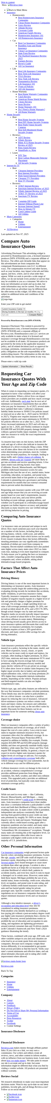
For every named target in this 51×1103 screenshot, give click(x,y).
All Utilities (23, 214)
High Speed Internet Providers (31, 176)
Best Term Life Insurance (29, 74)
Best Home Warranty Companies (33, 94)
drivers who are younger (20, 459)
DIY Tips (22, 155)
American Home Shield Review (32, 99)
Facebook (11, 1023)
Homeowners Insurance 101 (30, 35)
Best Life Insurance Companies (32, 71)
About (9, 1000)
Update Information (10, 366)
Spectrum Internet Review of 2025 (33, 188)
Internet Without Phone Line (30, 204)
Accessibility (12, 1015)
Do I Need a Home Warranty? (31, 109)
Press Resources (14, 1018)
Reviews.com (7, 1048)
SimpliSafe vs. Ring (27, 150)
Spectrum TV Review (28, 196)
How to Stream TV (26, 209)
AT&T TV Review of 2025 (30, 193)
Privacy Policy (13, 1008)
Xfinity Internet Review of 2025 (32, 191)
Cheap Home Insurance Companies (34, 23)
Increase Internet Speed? (29, 206)
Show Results (26, 366)
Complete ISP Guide (27, 201)
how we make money (16, 1060)
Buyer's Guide (24, 63)
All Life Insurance (26, 89)
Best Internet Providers (28, 173)
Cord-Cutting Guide (27, 211)
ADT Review (24, 137)
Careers (10, 1003)
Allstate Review (25, 28)
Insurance (11, 982)
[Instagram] (14, 1099)
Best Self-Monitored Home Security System (30, 131)
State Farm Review (26, 53)
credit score (28, 799)
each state (26, 401)
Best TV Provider (26, 181)
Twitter (10, 1021)
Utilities (21, 224)
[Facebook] (14, 1094)
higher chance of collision (29, 457)
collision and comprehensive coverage (18, 758)
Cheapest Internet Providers (30, 170)
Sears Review (24, 104)
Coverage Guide (25, 30)
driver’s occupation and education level (20, 904)
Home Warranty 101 (27, 107)
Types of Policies (25, 86)
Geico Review (24, 25)
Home (21, 221)
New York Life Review (28, 79)
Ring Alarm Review (27, 148)
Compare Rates (35, 315)
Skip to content (8, 2)
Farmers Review (25, 61)
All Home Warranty (27, 112)
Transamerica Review (28, 81)
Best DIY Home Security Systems (33, 122)
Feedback (11, 1005)
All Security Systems (27, 163)
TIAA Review (24, 76)
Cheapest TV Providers (28, 178)
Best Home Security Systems (31, 119)
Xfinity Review (25, 140)
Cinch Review (24, 97)
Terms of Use (13, 1013)
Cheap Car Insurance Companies (33, 51)
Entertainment (24, 227)
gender (12, 857)
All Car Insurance (26, 66)
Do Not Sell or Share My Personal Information (28, 1010)
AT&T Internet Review (28, 186)
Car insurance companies (12, 852)
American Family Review (29, 33)
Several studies (7, 862)
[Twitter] (13, 1097)
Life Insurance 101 (26, 84)
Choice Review (25, 102)
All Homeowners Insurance (30, 38)
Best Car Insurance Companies (32, 43)
